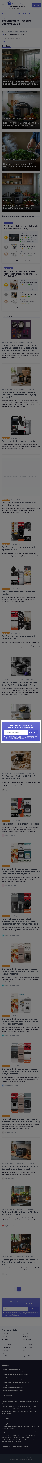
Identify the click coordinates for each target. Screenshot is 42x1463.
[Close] (37, 724)
